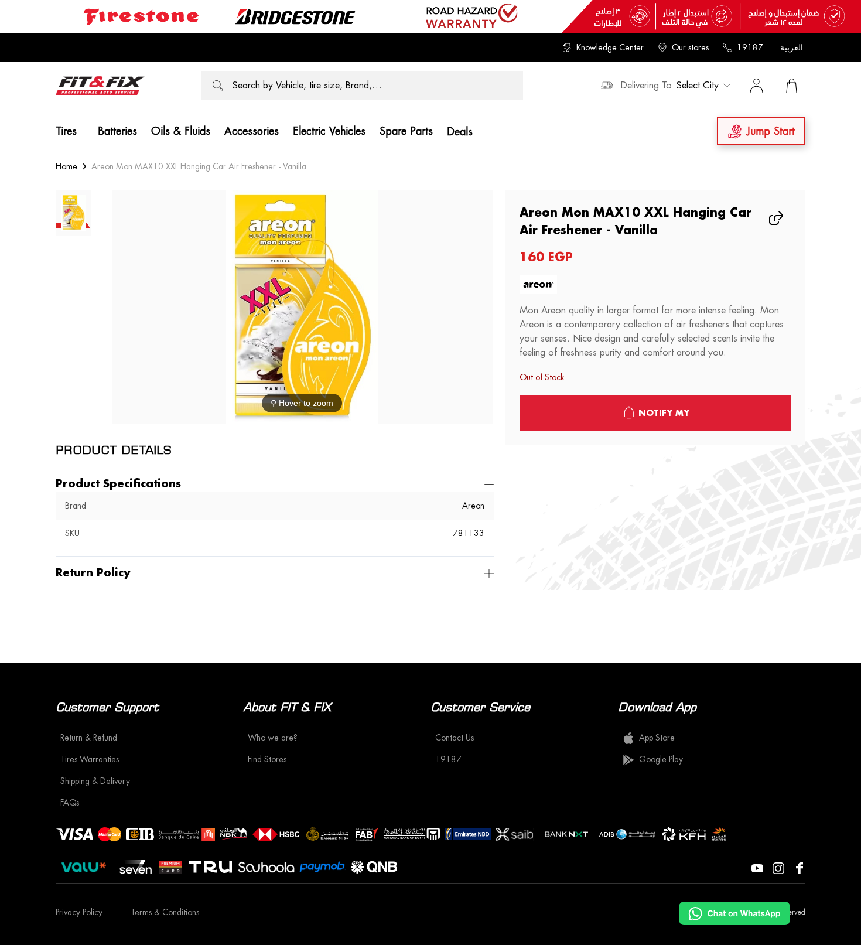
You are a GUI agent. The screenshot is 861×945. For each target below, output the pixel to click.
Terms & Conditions (165, 912)
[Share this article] (777, 218)
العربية (791, 47)
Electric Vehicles (329, 131)
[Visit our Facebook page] (799, 867)
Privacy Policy (79, 912)
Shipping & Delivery (95, 781)
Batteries (117, 131)
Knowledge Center (610, 47)
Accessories (251, 131)
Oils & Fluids (180, 131)
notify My (663, 413)
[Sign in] (756, 85)
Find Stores (267, 759)
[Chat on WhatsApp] (734, 913)
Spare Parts (406, 131)
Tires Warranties (89, 759)
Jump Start (771, 131)
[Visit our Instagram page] (778, 867)
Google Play (661, 759)
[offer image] (430, 16)
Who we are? (273, 738)
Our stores (690, 47)
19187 (750, 47)
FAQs (69, 803)
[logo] (100, 85)
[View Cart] (791, 85)
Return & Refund (88, 738)
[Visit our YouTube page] (757, 867)
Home (66, 166)
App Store (657, 738)
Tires (66, 131)
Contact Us (454, 738)
